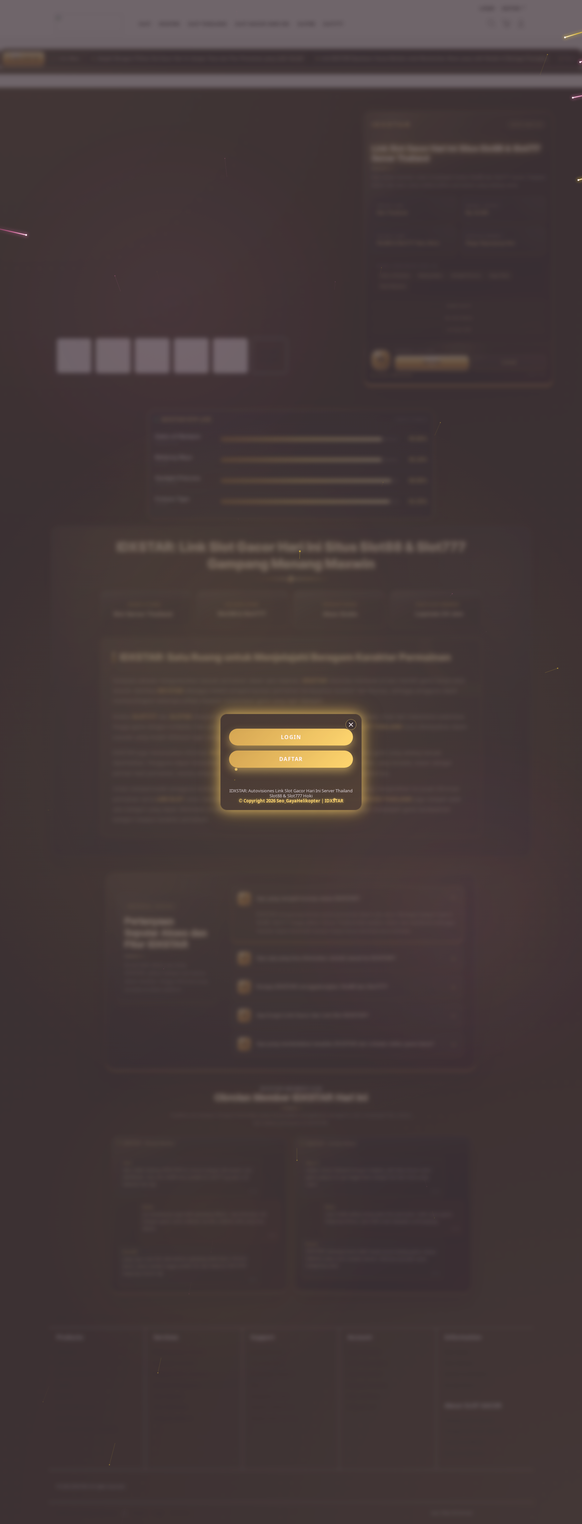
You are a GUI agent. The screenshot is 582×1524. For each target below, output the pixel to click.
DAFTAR (291, 759)
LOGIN (291, 737)
